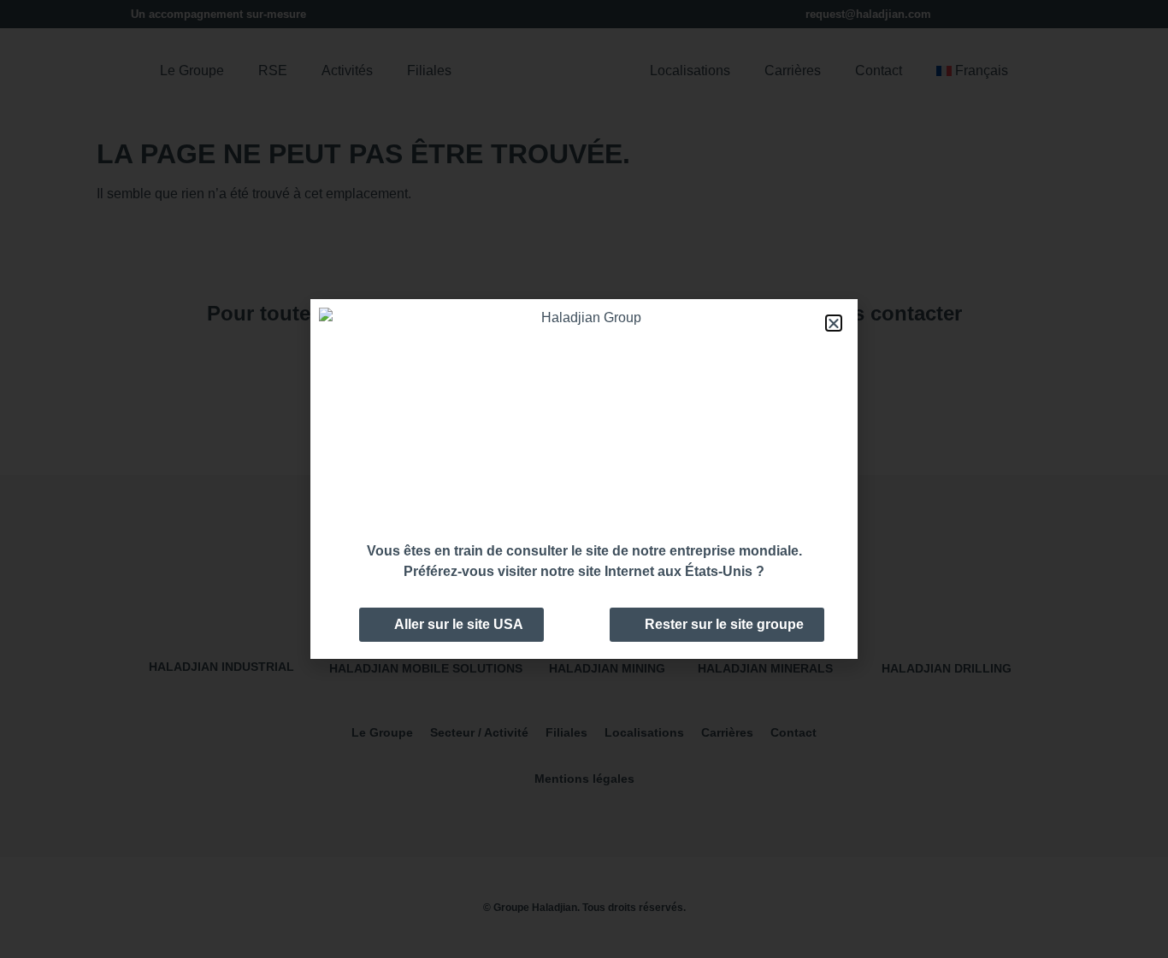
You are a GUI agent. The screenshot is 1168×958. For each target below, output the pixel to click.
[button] (834, 323)
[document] (584, 479)
